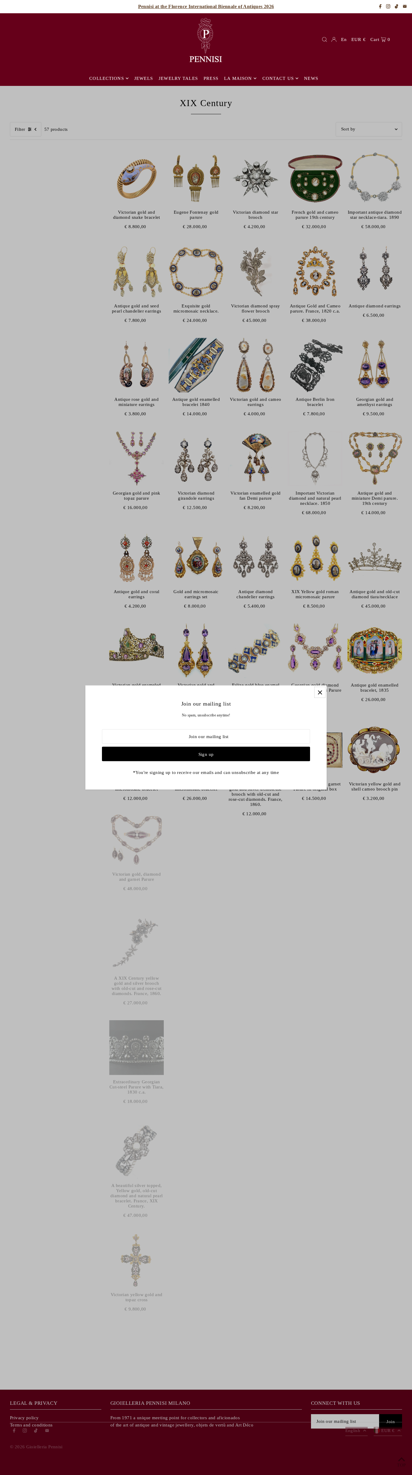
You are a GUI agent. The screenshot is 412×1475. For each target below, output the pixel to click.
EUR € (358, 39)
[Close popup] (320, 692)
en (344, 39)
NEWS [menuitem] (311, 78)
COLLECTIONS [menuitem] (106, 78)
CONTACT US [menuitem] (278, 78)
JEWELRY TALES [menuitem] (178, 78)
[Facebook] (380, 6)
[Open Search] (324, 39)
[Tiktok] (396, 6)
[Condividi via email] (405, 6)
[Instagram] (388, 6)
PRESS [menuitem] (211, 78)
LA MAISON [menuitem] (238, 78)
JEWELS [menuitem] (143, 78)
